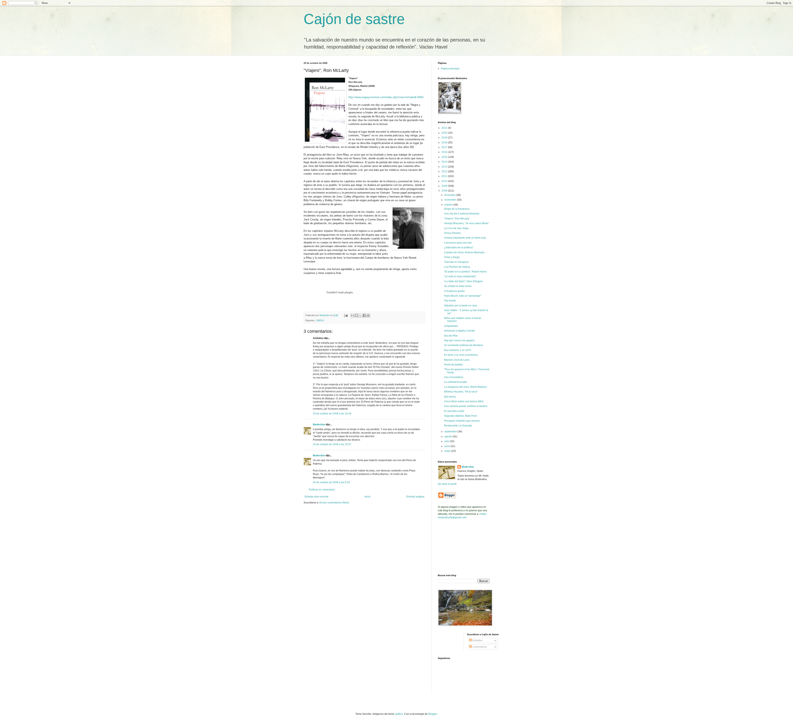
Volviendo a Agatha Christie (459, 330)
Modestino (319, 424)
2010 (445, 181)
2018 (445, 142)
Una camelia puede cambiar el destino (465, 406)
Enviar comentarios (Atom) (334, 502)
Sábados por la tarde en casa (460, 305)
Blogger (432, 713)
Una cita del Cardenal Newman (461, 213)
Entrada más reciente (317, 496)
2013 (445, 166)
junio (447, 446)
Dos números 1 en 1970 (457, 350)
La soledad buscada (455, 382)
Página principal (450, 68)
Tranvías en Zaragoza (456, 261)
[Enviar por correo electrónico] (352, 315)
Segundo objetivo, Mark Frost (460, 415)
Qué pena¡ (450, 396)
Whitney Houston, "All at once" (461, 391)
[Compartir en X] (360, 315)
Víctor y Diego (452, 257)
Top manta (450, 300)
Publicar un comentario (322, 489)
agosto (448, 436)
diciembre (450, 195)
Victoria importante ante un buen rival (465, 237)
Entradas (477, 640)
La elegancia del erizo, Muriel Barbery (465, 386)
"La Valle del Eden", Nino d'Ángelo (463, 281)
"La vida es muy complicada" (460, 276)
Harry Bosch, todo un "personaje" (462, 295)
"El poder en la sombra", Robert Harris (465, 271)
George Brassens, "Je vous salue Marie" (466, 223)
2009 (445, 185)
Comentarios (479, 646)
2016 (445, 152)
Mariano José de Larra (456, 359)
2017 (445, 147)
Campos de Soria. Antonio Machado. (464, 252)
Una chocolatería (453, 377)
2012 (445, 171)
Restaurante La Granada (458, 425)
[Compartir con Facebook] (364, 315)
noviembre (450, 199)
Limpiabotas (451, 326)
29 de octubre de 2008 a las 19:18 (332, 413)
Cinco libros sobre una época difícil (463, 401)
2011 (445, 176)
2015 (445, 157)
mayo (447, 451)
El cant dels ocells (454, 411)
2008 (445, 190)
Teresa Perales (452, 233)
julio (447, 441)
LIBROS (320, 320)
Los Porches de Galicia (457, 266)
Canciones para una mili (457, 242)
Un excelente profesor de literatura (463, 345)
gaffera (399, 713)
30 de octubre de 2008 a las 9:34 (331, 482)
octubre (448, 204)
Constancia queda (454, 291)
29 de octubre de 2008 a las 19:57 (332, 444)
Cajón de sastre (354, 19)
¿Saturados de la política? (458, 247)
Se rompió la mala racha (457, 286)
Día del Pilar (451, 335)
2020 (445, 132)
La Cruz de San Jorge (456, 228)
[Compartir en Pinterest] (368, 315)
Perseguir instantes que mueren (462, 420)
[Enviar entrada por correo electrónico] (345, 315)
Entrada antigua (415, 496)
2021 (445, 127)
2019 (445, 137)
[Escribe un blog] (356, 315)
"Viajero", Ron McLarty (456, 218)
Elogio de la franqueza (456, 208)
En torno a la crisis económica (461, 354)
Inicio (367, 496)
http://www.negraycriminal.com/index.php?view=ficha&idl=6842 (386, 97)
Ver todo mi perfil (447, 484)
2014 (445, 161)
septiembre (451, 431)
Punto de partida (453, 364)
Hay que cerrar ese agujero (459, 340)
